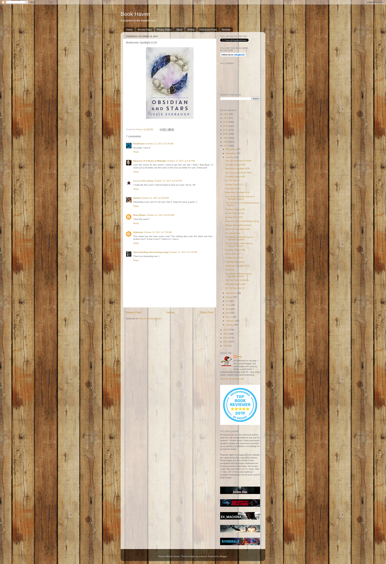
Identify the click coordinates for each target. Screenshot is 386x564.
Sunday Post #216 (234, 217)
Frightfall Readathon (235, 262)
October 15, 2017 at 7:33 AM (158, 232)
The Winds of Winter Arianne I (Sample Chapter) (239, 238)
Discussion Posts (208, 29)
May (228, 309)
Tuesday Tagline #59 (235, 284)
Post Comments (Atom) (150, 318)
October (230, 157)
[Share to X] (166, 129)
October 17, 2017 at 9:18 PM (183, 252)
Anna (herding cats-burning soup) (151, 252)
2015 (226, 334)
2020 (226, 134)
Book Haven (135, 14)
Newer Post (133, 312)
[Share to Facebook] (169, 129)
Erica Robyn (139, 215)
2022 (226, 126)
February (230, 321)
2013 (226, 342)
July (228, 301)
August (229, 297)
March (229, 317)
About (179, 29)
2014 (226, 338)
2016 (226, 330)
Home (130, 29)
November (231, 153)
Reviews (226, 29)
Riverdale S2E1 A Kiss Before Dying (242, 221)
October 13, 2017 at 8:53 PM (168, 181)
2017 (226, 146)
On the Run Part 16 (234, 213)
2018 (226, 142)
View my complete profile (232, 379)
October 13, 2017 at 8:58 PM (155, 198)
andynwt (203, 556)
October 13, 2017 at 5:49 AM (159, 144)
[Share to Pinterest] (172, 129)
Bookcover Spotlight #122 (237, 266)
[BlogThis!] (164, 129)
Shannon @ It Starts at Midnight (149, 161)
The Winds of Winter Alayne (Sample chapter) (238, 275)
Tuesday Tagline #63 (235, 165)
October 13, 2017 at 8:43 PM (181, 161)
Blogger (223, 556)
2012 (226, 346)
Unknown (138, 232)
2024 (226, 118)
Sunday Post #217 (234, 184)
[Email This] (161, 129)
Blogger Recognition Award (238, 225)
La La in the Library (143, 181)
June (228, 305)
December (231, 149)
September (231, 293)
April (228, 313)
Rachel (136, 198)
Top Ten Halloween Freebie (238, 161)
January (230, 325)
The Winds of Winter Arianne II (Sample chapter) (239, 197)
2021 (226, 130)
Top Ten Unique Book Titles (238, 173)
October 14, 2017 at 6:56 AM (160, 215)
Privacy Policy (164, 29)
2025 (226, 114)
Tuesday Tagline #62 (235, 176)
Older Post (206, 312)
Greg (239, 356)
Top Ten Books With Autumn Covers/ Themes (238, 244)
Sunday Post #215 (234, 258)
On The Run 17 (232, 180)
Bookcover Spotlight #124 (237, 192)
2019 (226, 138)
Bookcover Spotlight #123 (237, 229)
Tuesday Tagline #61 (235, 209)
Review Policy (145, 29)
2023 (226, 122)
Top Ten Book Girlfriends (237, 280)
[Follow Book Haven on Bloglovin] (233, 56)
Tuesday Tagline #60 (235, 250)
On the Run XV (232, 254)
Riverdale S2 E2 (233, 188)
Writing (190, 29)
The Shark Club (232, 233)
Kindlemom (139, 144)
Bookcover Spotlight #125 (237, 168)
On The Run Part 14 (235, 288)
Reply (136, 152)
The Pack (229, 270)
